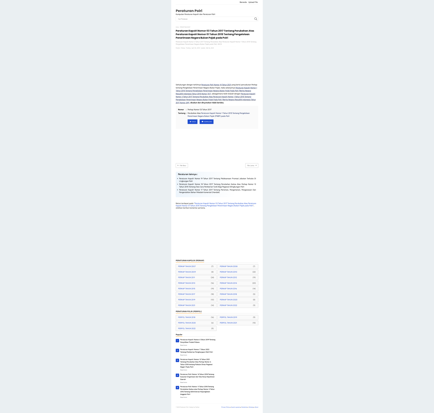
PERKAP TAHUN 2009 (187, 272)
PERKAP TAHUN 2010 (228, 272)
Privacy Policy (225, 407)
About (256, 407)
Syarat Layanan (235, 407)
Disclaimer (244, 407)
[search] (256, 19)
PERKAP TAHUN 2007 (187, 266)
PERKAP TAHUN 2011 (186, 277)
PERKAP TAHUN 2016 (228, 289)
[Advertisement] (217, 66)
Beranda (243, 2)
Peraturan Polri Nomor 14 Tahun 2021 (216, 85)
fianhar (197, 407)
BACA (194, 121)
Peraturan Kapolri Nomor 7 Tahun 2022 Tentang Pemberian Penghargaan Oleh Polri (196, 350)
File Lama (250, 165)
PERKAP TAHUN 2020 (228, 300)
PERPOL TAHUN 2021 (228, 323)
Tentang (251, 407)
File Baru (183, 165)
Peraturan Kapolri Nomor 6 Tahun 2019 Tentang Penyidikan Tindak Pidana (197, 341)
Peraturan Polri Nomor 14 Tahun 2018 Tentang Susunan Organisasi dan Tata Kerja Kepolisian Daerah (197, 376)
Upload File (253, 2)
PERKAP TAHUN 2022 (228, 305)
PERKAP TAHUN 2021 (186, 305)
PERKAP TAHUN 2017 (186, 294)
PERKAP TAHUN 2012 (228, 277)
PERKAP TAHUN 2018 (228, 294)
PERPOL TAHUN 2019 (228, 317)
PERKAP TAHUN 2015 (186, 289)
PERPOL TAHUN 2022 (186, 328)
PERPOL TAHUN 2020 (187, 323)
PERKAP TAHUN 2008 (228, 266)
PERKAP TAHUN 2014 (228, 283)
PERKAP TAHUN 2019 (186, 300)
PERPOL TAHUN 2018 (186, 317)
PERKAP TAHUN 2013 (186, 283)
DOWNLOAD (208, 121)
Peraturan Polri (189, 10)
